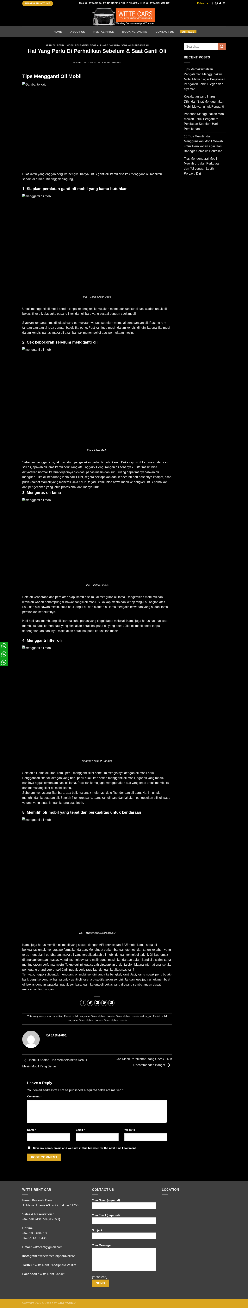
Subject (97, 1230)
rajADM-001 (114, 62)
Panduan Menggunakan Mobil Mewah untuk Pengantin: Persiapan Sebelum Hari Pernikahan (204, 121)
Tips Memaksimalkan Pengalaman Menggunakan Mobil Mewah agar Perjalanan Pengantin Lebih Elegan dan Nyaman (204, 79)
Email (80, 1129)
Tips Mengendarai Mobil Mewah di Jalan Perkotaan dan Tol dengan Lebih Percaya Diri (202, 166)
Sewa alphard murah (135, 45)
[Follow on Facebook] (213, 3)
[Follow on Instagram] (216, 3)
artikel (51, 45)
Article (188, 31)
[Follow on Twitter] (220, 3)
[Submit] (222, 46)
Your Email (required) (106, 1215)
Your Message (101, 1245)
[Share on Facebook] (83, 1003)
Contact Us (165, 31)
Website (129, 1129)
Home (58, 31)
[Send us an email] (224, 3)
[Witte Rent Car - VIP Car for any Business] (124, 17)
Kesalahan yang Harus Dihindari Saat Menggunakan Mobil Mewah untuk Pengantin (205, 101)
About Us (77, 31)
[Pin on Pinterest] (104, 1003)
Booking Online (134, 31)
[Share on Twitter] (90, 1003)
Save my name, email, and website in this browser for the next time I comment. (85, 1147)
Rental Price (103, 31)
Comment (34, 1096)
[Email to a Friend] (97, 1003)
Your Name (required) (106, 1200)
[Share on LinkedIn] (111, 1003)
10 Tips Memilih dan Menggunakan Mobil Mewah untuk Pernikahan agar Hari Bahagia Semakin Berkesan (203, 144)
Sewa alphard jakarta (105, 45)
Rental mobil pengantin (73, 45)
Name (31, 1129)
